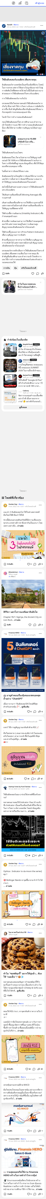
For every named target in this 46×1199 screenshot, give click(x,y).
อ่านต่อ (20, 525)
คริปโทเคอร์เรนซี (28, 268)
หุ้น (15, 268)
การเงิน (6, 268)
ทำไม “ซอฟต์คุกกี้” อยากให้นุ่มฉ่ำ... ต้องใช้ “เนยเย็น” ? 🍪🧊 (22, 975)
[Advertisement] (23, 14)
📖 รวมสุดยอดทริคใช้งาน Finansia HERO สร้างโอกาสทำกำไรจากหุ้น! (20, 1173)
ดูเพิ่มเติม (25, 706)
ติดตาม (16, 25)
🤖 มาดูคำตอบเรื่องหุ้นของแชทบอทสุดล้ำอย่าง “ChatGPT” (21, 697)
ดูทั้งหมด (23, 407)
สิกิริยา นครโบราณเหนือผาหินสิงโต (20, 611)
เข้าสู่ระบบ (39, 3)
